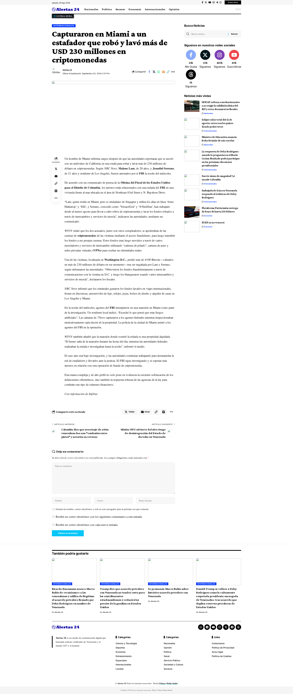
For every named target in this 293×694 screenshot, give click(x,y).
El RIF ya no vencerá (213, 222)
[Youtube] (234, 59)
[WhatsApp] (220, 2)
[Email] (163, 71)
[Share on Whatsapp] (159, 71)
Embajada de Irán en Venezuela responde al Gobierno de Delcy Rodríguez (219, 194)
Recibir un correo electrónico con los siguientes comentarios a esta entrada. (99, 516)
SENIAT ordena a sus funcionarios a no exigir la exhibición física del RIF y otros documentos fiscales (221, 106)
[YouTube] (210, 2)
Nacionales (208, 113)
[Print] (56, 190)
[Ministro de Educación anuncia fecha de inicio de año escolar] (191, 141)
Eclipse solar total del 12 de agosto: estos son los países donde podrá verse (217, 123)
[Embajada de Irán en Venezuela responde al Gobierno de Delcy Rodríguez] (191, 194)
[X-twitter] (226, 627)
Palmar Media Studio (168, 683)
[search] (231, 9)
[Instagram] (213, 2)
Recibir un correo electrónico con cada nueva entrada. (87, 525)
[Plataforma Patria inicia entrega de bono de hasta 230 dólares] (191, 212)
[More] (173, 71)
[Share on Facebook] (149, 71)
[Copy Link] (168, 71)
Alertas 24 (67, 70)
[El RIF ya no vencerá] (191, 226)
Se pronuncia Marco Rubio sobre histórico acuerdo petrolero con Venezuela (168, 592)
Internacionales (63, 26)
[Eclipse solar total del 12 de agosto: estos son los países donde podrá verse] (191, 123)
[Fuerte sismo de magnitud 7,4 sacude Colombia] (191, 180)
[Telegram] (217, 2)
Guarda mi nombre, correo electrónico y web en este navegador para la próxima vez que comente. (102, 509)
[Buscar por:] (208, 34)
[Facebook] (202, 2)
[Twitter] (206, 2)
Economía (208, 216)
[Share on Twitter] (154, 71)
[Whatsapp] (201, 627)
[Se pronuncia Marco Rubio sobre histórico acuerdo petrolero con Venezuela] (170, 571)
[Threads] (191, 78)
